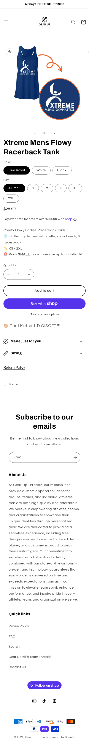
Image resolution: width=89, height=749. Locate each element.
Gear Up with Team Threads (30, 657)
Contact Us (17, 667)
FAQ (12, 636)
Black (62, 170)
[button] (6, 22)
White (41, 170)
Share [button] (13, 384)
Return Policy (14, 368)
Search (14, 646)
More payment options (44, 314)
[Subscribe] (75, 457)
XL (75, 188)
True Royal (16, 170)
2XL (11, 198)
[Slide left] (35, 133)
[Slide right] (54, 133)
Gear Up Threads (36, 737)
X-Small (14, 188)
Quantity (9, 265)
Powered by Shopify (62, 737)
